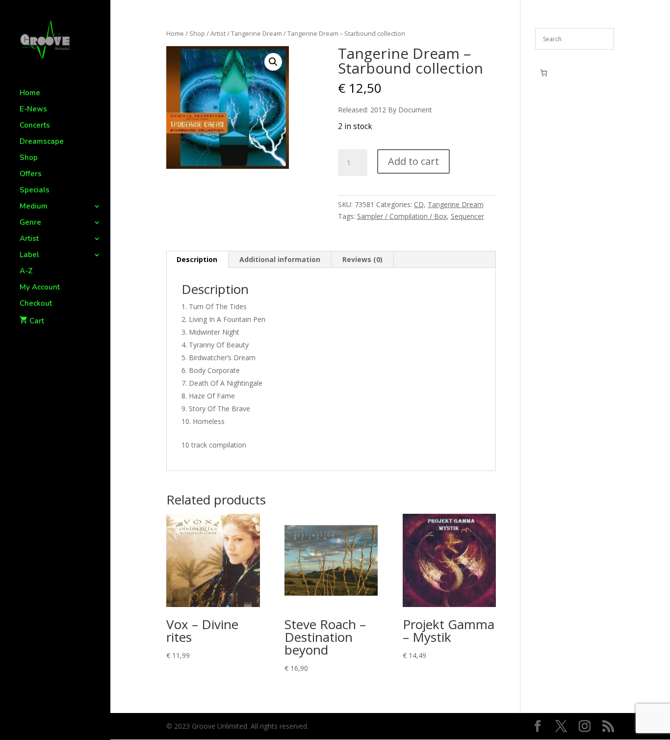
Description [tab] (197, 259)
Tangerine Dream (256, 33)
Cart (36, 321)
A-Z (26, 271)
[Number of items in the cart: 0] (543, 72)
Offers (31, 174)
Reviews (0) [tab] (362, 259)
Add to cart (413, 161)
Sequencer (467, 216)
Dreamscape (42, 142)
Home (30, 93)
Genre (30, 223)
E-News (33, 110)
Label (29, 255)
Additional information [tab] (279, 259)
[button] (273, 62)
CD (419, 204)
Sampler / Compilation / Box (402, 216)
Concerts (35, 126)
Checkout (36, 304)
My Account (40, 288)
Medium (34, 207)
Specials (35, 190)
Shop (29, 158)
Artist (29, 239)
